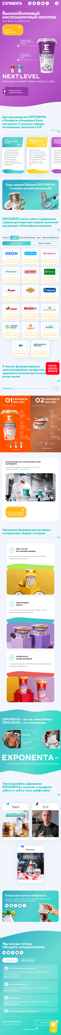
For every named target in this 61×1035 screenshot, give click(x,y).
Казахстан (22, 238)
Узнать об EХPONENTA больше (12, 1021)
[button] (8, 445)
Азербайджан (30, 238)
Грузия (38, 238)
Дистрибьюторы (28, 960)
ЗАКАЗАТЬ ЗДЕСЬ (11, 261)
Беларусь (6, 238)
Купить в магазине (45, 243)
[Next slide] (57, 389)
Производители (10, 960)
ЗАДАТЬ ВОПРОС (47, 1022)
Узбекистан (55, 238)
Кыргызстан (47, 238)
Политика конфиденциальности (11, 1024)
